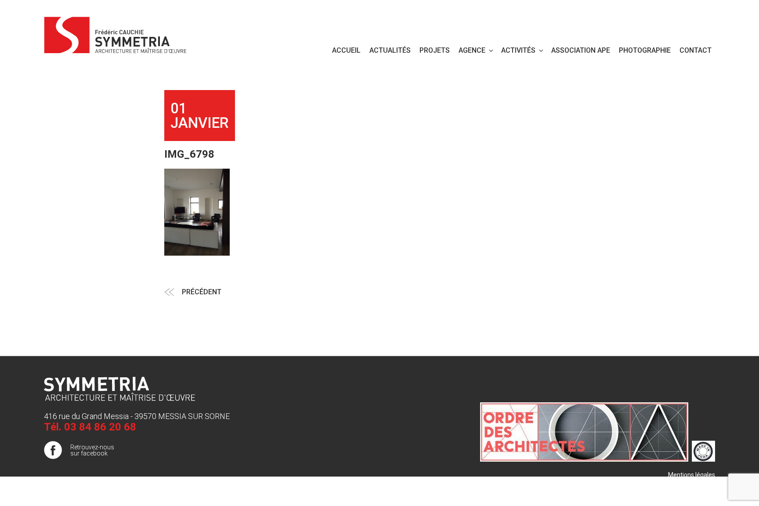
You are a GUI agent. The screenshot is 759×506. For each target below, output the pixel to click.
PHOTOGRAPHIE (645, 50)
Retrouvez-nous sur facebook (92, 450)
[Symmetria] (115, 33)
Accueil (346, 50)
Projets (434, 50)
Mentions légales (691, 474)
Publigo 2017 (697, 492)
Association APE (580, 50)
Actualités (390, 50)
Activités (518, 50)
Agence (472, 50)
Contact (695, 50)
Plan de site (699, 483)
